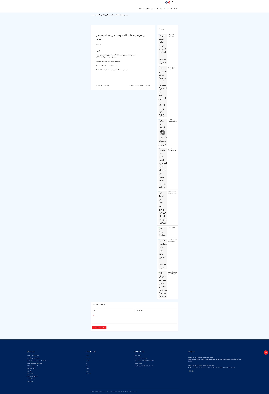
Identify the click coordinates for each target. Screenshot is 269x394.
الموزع (87, 366)
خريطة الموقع (124, 391)
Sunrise (93, 15)
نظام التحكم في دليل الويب (33, 358)
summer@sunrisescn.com (148, 360)
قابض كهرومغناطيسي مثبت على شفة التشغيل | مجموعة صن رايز (172, 240)
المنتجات (88, 358)
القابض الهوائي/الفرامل (32, 366)
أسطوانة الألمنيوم (31, 378)
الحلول (87, 360)
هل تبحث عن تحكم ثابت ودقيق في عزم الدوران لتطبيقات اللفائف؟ (172, 192)
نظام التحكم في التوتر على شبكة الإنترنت (36, 360)
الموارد (98, 15)
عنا (86, 363)
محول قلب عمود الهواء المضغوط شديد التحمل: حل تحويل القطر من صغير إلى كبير (172, 149)
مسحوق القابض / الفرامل (33, 355)
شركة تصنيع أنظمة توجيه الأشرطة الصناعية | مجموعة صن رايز (172, 35)
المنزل (87, 355)
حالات (87, 368)
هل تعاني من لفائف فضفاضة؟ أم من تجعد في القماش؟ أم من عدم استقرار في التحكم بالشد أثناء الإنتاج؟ (172, 67)
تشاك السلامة (30, 373)
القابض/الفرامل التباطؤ (32, 376)
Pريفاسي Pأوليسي (133, 391)
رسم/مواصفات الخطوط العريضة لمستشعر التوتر (116, 15)
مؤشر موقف (30, 381)
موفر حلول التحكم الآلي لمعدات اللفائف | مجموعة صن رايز (172, 120)
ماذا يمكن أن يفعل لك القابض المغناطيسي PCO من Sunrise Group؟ (172, 273)
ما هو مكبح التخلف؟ (172, 227)
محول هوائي (30, 371)
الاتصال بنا (88, 373)
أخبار (102, 15)
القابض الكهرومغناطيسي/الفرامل (34, 363)
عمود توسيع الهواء (31, 368)
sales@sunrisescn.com (147, 366)
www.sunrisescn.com (115, 391)
